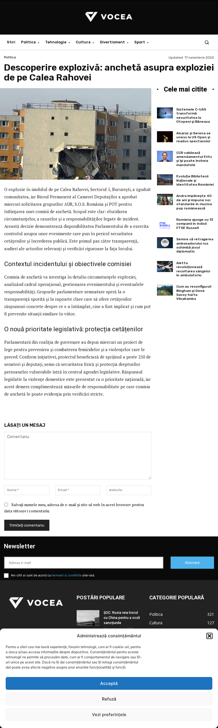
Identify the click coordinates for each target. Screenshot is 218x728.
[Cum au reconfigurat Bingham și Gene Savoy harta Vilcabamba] (165, 290)
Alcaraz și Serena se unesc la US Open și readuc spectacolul (193, 137)
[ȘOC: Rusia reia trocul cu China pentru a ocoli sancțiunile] (88, 618)
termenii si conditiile (66, 575)
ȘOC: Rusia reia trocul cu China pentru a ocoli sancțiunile (122, 618)
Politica (10, 57)
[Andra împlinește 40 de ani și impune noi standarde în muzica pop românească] (165, 199)
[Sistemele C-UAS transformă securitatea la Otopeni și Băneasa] (165, 112)
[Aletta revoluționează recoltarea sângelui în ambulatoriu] (165, 266)
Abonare (192, 562)
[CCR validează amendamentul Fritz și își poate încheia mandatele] (165, 156)
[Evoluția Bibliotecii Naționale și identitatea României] (165, 179)
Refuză (109, 699)
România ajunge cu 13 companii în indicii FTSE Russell (194, 224)
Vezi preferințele (109, 714)
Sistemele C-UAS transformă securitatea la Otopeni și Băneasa (193, 115)
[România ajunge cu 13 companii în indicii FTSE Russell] (165, 223)
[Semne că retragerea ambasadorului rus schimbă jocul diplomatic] (165, 242)
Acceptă (109, 683)
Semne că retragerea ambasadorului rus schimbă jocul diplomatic (194, 245)
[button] (209, 636)
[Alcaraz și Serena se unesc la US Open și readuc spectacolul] (165, 136)
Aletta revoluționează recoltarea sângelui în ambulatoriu (193, 269)
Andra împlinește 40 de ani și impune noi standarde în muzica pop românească (194, 202)
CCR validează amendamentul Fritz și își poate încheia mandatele (194, 159)
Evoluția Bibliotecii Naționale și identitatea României (195, 180)
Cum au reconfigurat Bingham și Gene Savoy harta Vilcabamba (194, 293)
